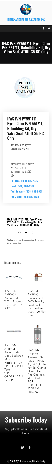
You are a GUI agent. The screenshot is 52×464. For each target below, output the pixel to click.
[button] (3, 28)
